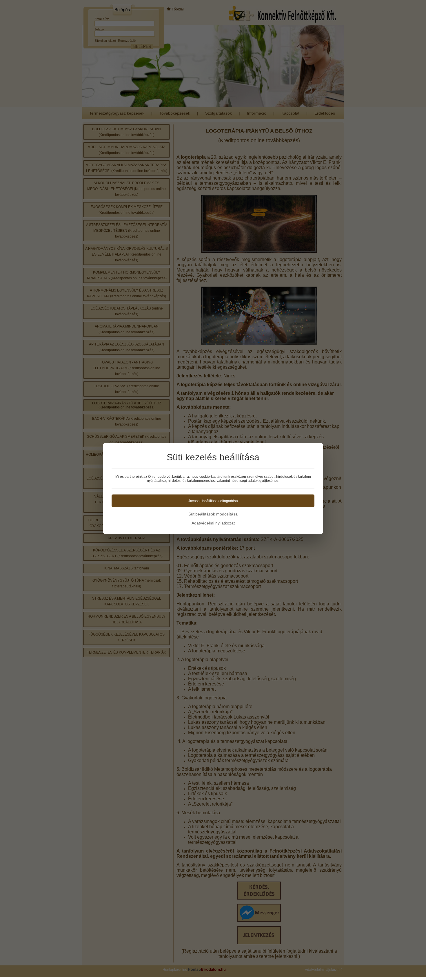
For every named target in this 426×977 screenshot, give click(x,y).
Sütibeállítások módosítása (213, 514)
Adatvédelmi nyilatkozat (213, 523)
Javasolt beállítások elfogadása (213, 501)
